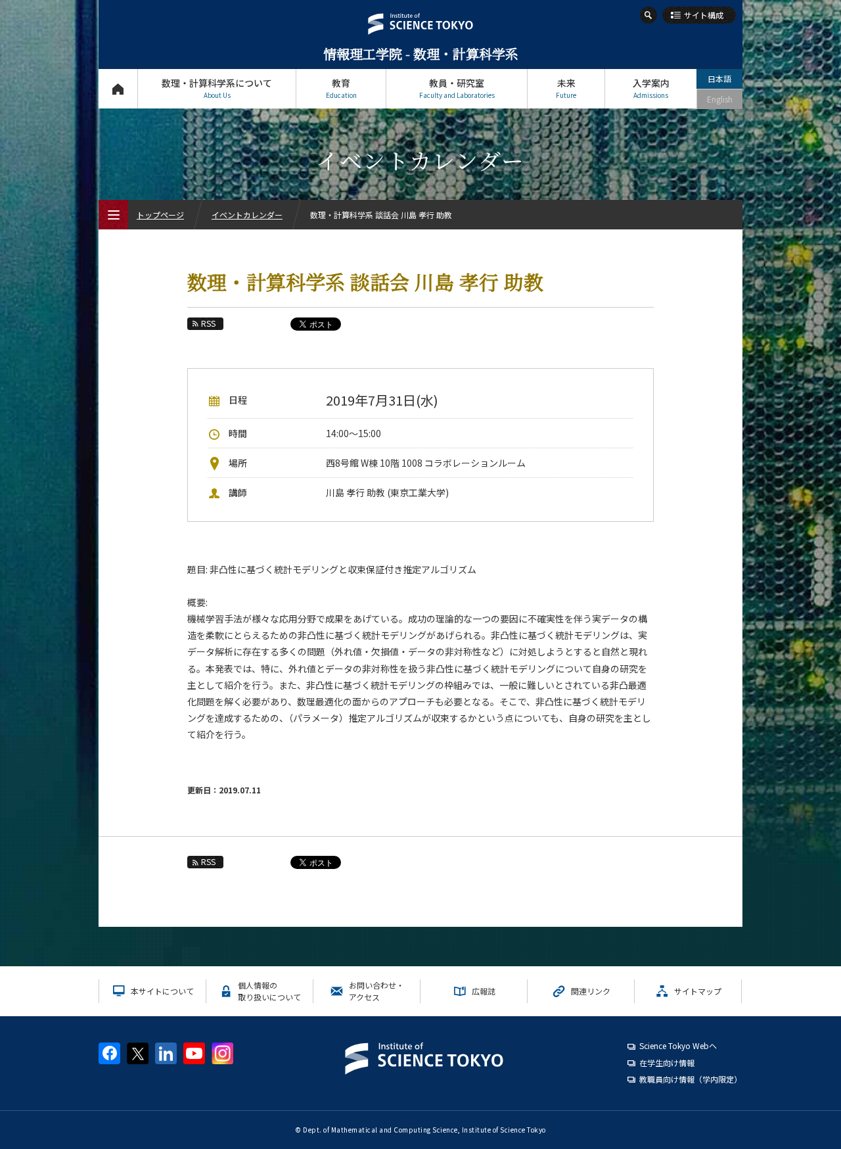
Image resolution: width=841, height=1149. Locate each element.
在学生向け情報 (666, 1062)
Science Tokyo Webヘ (678, 1045)
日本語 (719, 78)
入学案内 (651, 88)
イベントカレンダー (247, 214)
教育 (341, 88)
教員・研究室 (457, 88)
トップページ (118, 88)
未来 (566, 88)
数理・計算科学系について (217, 88)
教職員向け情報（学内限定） (690, 1079)
